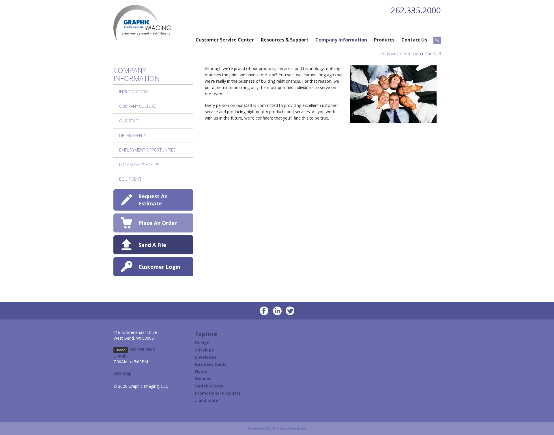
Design (202, 342)
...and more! (207, 400)
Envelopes (205, 357)
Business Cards (211, 364)
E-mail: (120, 356)
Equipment (130, 179)
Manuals (204, 378)
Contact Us (414, 40)
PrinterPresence (290, 428)
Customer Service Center (225, 40)
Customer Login (159, 266)
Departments (132, 135)
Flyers (201, 371)
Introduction (133, 91)
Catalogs (204, 350)
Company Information (341, 40)
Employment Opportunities (147, 150)
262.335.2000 (416, 10)
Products (384, 40)
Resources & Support (284, 40)
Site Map (122, 373)
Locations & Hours (139, 164)
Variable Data (209, 386)
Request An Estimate (153, 200)
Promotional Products (218, 393)
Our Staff (432, 53)
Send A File (152, 244)
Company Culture (137, 106)
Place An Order (157, 223)
